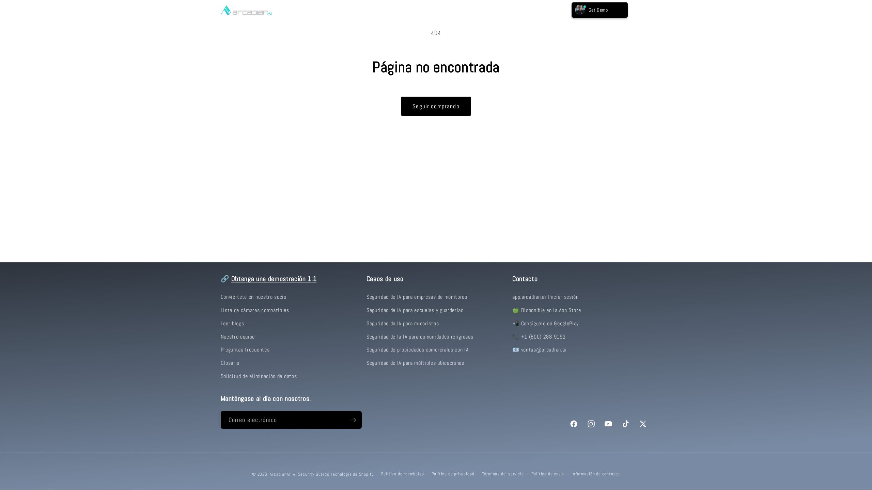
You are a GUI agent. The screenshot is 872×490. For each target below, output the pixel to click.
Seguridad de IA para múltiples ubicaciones (415, 362)
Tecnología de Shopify (351, 474)
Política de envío (547, 474)
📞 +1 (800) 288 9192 (538, 336)
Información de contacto (596, 474)
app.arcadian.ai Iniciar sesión (545, 296)
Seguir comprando (435, 106)
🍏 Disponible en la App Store (546, 310)
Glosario (230, 362)
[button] (302, 10)
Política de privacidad (453, 474)
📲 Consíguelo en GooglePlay (545, 323)
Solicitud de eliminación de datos (259, 376)
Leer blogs (232, 323)
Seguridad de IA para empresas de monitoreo (417, 296)
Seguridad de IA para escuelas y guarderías (415, 310)
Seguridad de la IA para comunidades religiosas (420, 336)
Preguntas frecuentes (245, 349)
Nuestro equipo (238, 336)
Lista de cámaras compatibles (255, 310)
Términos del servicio (503, 474)
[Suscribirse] (353, 420)
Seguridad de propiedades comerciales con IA (418, 349)
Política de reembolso (402, 474)
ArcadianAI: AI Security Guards (299, 474)
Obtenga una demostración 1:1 (273, 279)
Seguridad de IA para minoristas (403, 323)
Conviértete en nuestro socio (253, 296)
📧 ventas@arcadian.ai (539, 349)
